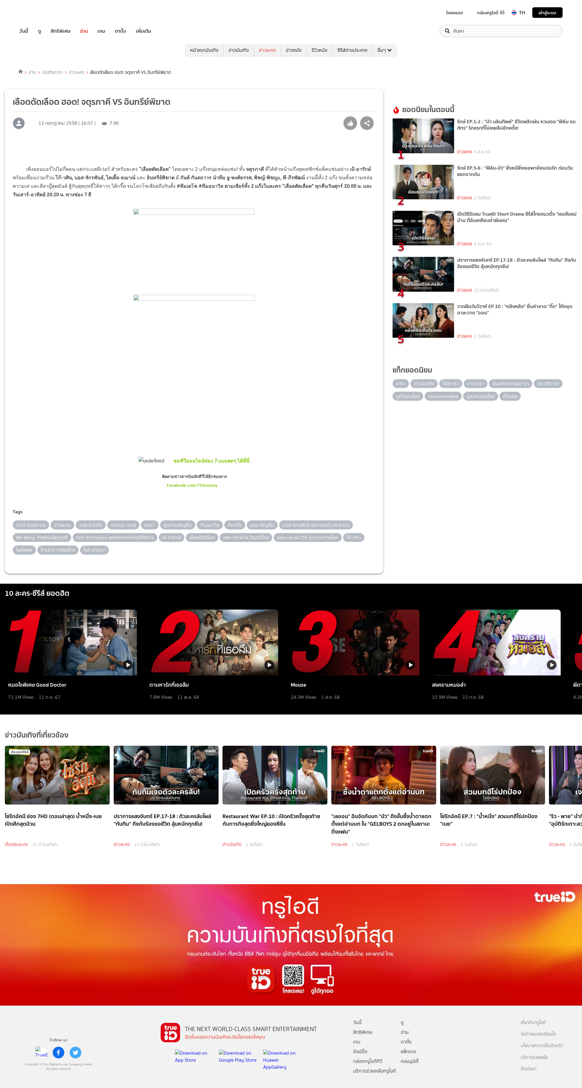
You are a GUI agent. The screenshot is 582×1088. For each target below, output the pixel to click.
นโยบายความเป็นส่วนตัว (542, 1046)
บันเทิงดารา (52, 72)
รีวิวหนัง (319, 50)
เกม (101, 31)
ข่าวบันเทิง (239, 50)
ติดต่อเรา (529, 1069)
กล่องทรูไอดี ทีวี (490, 12)
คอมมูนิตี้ (410, 1061)
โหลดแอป (454, 12)
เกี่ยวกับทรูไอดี (533, 1023)
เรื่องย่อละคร (16, 844)
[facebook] (58, 1053)
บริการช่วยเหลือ (534, 1057)
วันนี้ (23, 31)
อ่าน (84, 31)
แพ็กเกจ (408, 1051)
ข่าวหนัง (294, 50)
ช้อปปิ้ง (360, 1051)
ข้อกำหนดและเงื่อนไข (538, 1034)
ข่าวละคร (267, 50)
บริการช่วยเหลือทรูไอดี (374, 1070)
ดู (39, 31)
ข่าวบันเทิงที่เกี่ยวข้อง (37, 735)
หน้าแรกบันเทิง (204, 50)
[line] (41, 1053)
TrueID (37, 12)
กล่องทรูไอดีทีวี (367, 1061)
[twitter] (75, 1053)
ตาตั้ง (120, 31)
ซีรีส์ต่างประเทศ (352, 50)
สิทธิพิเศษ (60, 31)
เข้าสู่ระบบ (547, 12)
